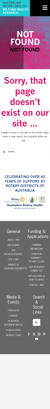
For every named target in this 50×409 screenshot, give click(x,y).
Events (13, 316)
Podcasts (13, 311)
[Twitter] (34, 334)
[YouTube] (36, 339)
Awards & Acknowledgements (13, 267)
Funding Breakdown (36, 247)
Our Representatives (13, 252)
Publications (13, 330)
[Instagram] (39, 334)
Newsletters (13, 335)
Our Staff (13, 259)
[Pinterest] (44, 334)
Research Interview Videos (13, 323)
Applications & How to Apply (36, 278)
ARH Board (13, 245)
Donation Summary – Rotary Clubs (36, 258)
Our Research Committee (36, 269)
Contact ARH (36, 285)
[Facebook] (29, 334)
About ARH (13, 240)
